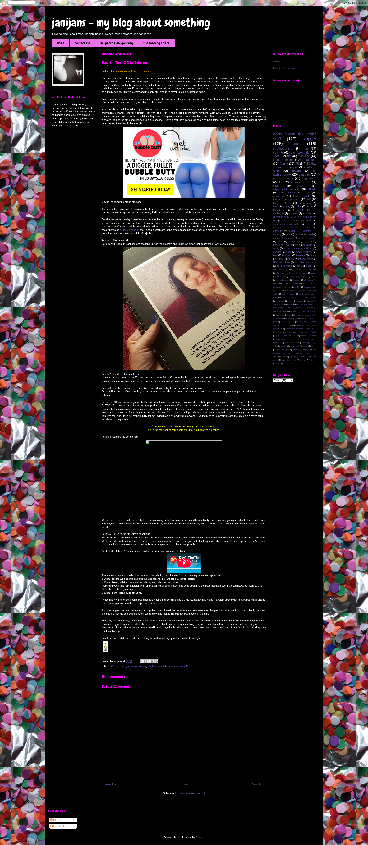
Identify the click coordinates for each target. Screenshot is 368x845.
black (275, 283)
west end (305, 227)
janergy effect (305, 259)
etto (290, 308)
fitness (310, 308)
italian (291, 259)
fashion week (301, 196)
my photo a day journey (116, 43)
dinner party (278, 304)
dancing (277, 252)
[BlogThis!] (145, 661)
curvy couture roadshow (298, 248)
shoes (309, 266)
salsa (280, 241)
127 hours (296, 269)
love (281, 182)
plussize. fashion (307, 238)
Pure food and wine (285, 273)
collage (294, 297)
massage (299, 325)
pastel (313, 332)
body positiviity (282, 203)
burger (302, 290)
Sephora (303, 273)
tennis (306, 350)
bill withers (308, 280)
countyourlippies (309, 297)
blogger (142, 666)
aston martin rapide (298, 276)
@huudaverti (310, 269)
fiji (297, 163)
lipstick (291, 322)
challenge (278, 213)
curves (310, 301)
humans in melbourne (303, 315)
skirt (275, 346)
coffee (284, 297)
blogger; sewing (290, 283)
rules (295, 339)
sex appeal (308, 343)
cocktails (307, 245)
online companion (129, 230)
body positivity (287, 192)
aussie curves (283, 178)
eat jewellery (307, 304)
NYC (308, 199)
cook (275, 248)
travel (310, 234)
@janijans (278, 196)
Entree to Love (281, 245)
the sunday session (300, 182)
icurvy (280, 259)
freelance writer (280, 311)
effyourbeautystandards (286, 189)
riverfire (313, 336)
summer (308, 241)
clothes (307, 192)
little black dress (281, 262)
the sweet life (181, 666)
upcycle (299, 353)
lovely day (302, 322)
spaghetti (295, 346)
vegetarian (309, 178)
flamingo (286, 255)
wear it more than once (297, 220)
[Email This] (142, 661)
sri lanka (293, 241)
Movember (305, 203)
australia (277, 231)
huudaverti (309, 159)
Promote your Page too (284, 68)
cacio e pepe (288, 294)
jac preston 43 (291, 318)
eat (297, 304)
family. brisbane (304, 252)
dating (298, 206)
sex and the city (292, 343)
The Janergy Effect (156, 43)
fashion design (283, 159)
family (284, 163)
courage (280, 301)
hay (289, 315)
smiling (284, 346)
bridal (297, 287)
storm (305, 346)
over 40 (303, 332)
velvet (283, 357)
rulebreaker (282, 339)
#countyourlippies (281, 269)
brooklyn (307, 213)
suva (275, 185)
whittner (303, 360)
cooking (277, 234)
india (288, 234)
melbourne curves (283, 227)
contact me (82, 43)
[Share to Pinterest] (156, 661)
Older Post (258, 784)
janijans (276, 61)
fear (275, 255)
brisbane (296, 171)
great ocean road (308, 311)
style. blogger (282, 350)
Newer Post (110, 784)
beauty (296, 280)
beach (292, 231)
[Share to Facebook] (153, 661)
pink (278, 336)
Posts (56, 819)
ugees (276, 238)
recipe (303, 336)
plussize (304, 174)
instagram (277, 318)
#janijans (289, 238)
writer (278, 363)
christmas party (281, 217)
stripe (313, 346)
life (158, 666)
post (115, 620)
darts (288, 252)
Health (151, 666)
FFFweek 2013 (302, 210)
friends (277, 199)
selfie (296, 217)
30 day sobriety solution (123, 666)
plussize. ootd (290, 336)
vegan (309, 206)
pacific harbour (284, 266)
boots (287, 287)
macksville (287, 325)
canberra (303, 294)
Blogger (200, 837)
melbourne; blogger (294, 329)
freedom (300, 255)
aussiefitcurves (282, 280)
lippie (283, 322)
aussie (313, 276)
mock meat (311, 329)
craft (290, 301)
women (313, 360)
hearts (313, 255)
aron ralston (281, 276)
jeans (303, 318)
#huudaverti (279, 210)
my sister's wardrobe (305, 262)
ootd (307, 148)
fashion (295, 143)
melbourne (167, 666)
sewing (278, 152)
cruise (299, 301)
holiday (286, 206)
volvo (302, 357)
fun (301, 185)
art (296, 245)
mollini (279, 332)
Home (60, 43)
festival (299, 308)
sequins (293, 213)
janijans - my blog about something (131, 22)
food (275, 206)
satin (299, 266)
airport (313, 273)
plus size (304, 156)
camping (306, 231)
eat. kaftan (278, 308)
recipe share (293, 199)
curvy (308, 224)
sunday (296, 350)
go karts (293, 311)
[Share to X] (149, 661)
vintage (293, 357)
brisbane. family (288, 290)
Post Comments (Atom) (192, 793)
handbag (280, 315)
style (276, 156)
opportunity (291, 332)
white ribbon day (288, 360)
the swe (288, 353)
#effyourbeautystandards (286, 224)
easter (290, 304)
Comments (59, 826)
